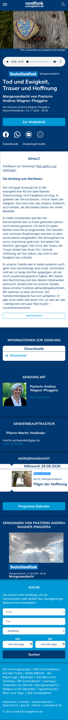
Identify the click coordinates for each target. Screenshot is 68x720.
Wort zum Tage (13, 693)
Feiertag (48, 681)
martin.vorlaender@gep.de (21, 440)
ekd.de (36, 705)
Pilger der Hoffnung (50, 484)
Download (18, 355)
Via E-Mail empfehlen (29, 134)
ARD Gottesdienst (46, 669)
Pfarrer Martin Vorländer (25, 433)
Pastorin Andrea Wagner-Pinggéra (28, 107)
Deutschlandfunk (13, 110)
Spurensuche (48, 689)
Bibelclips (26, 677)
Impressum (10, 702)
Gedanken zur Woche (17, 685)
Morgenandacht (49, 74)
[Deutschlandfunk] (23, 74)
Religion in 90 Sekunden (19, 689)
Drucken (40, 134)
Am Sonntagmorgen (17, 669)
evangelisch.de (52, 705)
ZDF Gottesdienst (39, 693)
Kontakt (24, 702)
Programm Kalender (34, 506)
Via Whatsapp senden (17, 134)
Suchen (63, 4)
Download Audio (34, 144)
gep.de (25, 705)
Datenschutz (10, 705)
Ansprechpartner (42, 702)
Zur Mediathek (34, 122)
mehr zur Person (40, 397)
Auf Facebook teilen (6, 134)
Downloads (10, 144)
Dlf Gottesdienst (28, 681)
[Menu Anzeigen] (5, 4)
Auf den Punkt (12, 673)
